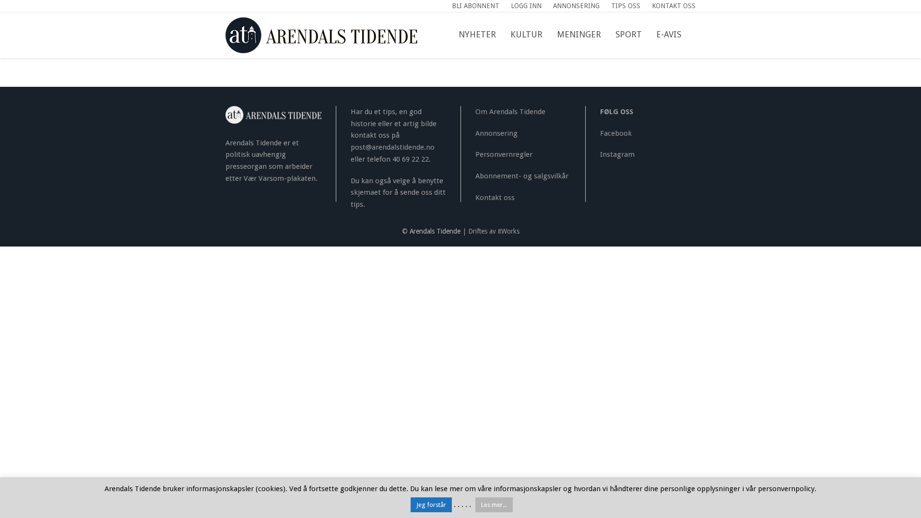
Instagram (617, 154)
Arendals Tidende (435, 231)
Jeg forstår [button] (431, 504)
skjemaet (366, 192)
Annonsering (496, 133)
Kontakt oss (495, 197)
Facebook (616, 133)
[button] (695, 35)
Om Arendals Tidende (510, 111)
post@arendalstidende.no (393, 147)
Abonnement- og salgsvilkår (521, 176)
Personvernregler (503, 154)
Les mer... (494, 504)
